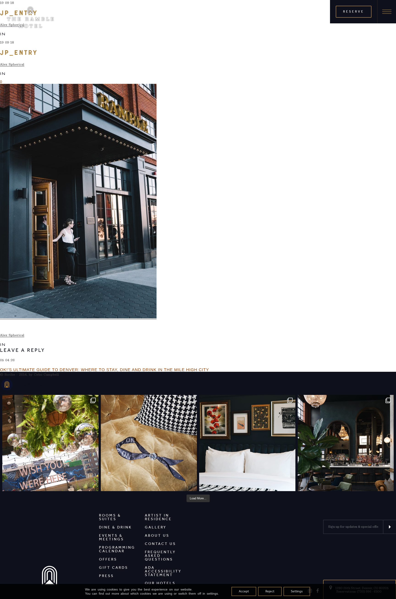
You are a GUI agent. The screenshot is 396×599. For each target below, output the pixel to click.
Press (106, 576)
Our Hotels (160, 583)
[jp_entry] (78, 201)
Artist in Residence (158, 517)
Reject (269, 591)
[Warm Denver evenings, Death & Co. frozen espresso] (50, 443)
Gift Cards (113, 567)
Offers (108, 559)
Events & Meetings (111, 537)
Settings (297, 591)
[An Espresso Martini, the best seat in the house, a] (346, 443)
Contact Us (160, 544)
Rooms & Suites (110, 517)
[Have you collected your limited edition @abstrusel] (149, 443)
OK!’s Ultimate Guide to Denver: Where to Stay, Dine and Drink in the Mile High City (104, 369)
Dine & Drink (115, 527)
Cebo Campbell (46, 374)
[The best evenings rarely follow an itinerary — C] (247, 443)
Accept (244, 591)
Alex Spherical (12, 64)
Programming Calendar (117, 549)
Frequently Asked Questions (160, 555)
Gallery (155, 527)
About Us (157, 535)
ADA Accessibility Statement (163, 571)
